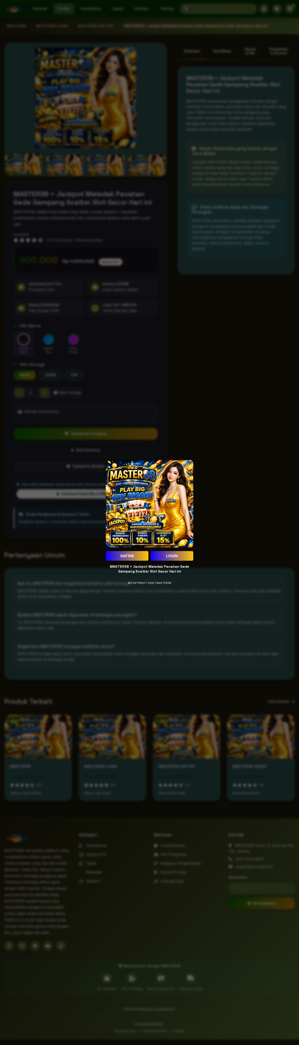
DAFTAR (127, 555)
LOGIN (172, 555)
